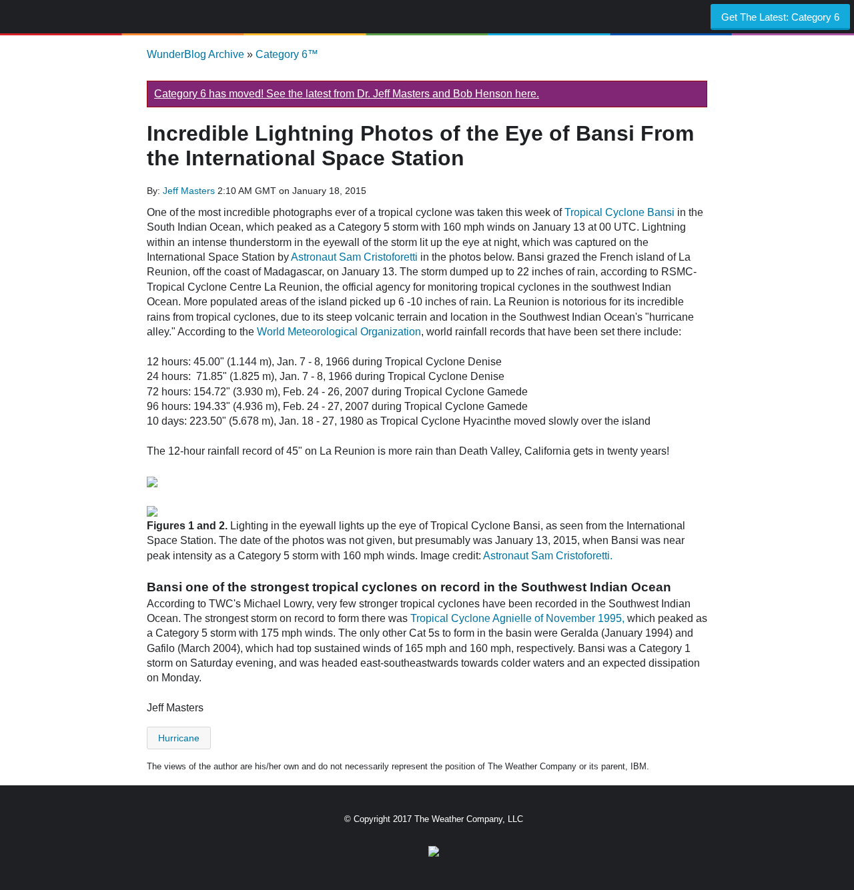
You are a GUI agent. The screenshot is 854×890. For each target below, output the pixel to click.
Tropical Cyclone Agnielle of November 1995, (517, 618)
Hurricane (178, 738)
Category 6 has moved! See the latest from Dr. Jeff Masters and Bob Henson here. (346, 93)
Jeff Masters (190, 190)
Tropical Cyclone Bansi (619, 212)
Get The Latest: (780, 17)
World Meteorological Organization (339, 331)
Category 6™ (287, 54)
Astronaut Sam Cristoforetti (354, 257)
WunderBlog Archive (195, 54)
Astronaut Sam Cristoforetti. (547, 555)
